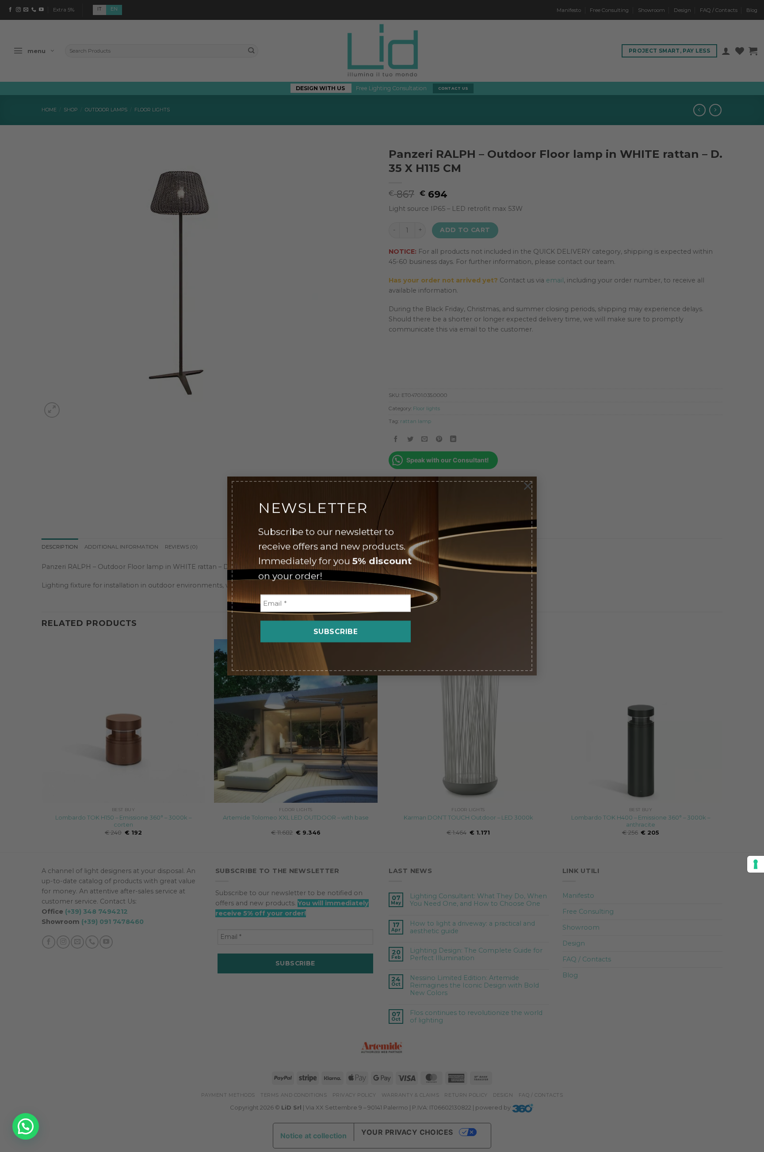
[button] (25, 1126)
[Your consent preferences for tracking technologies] (755, 864)
